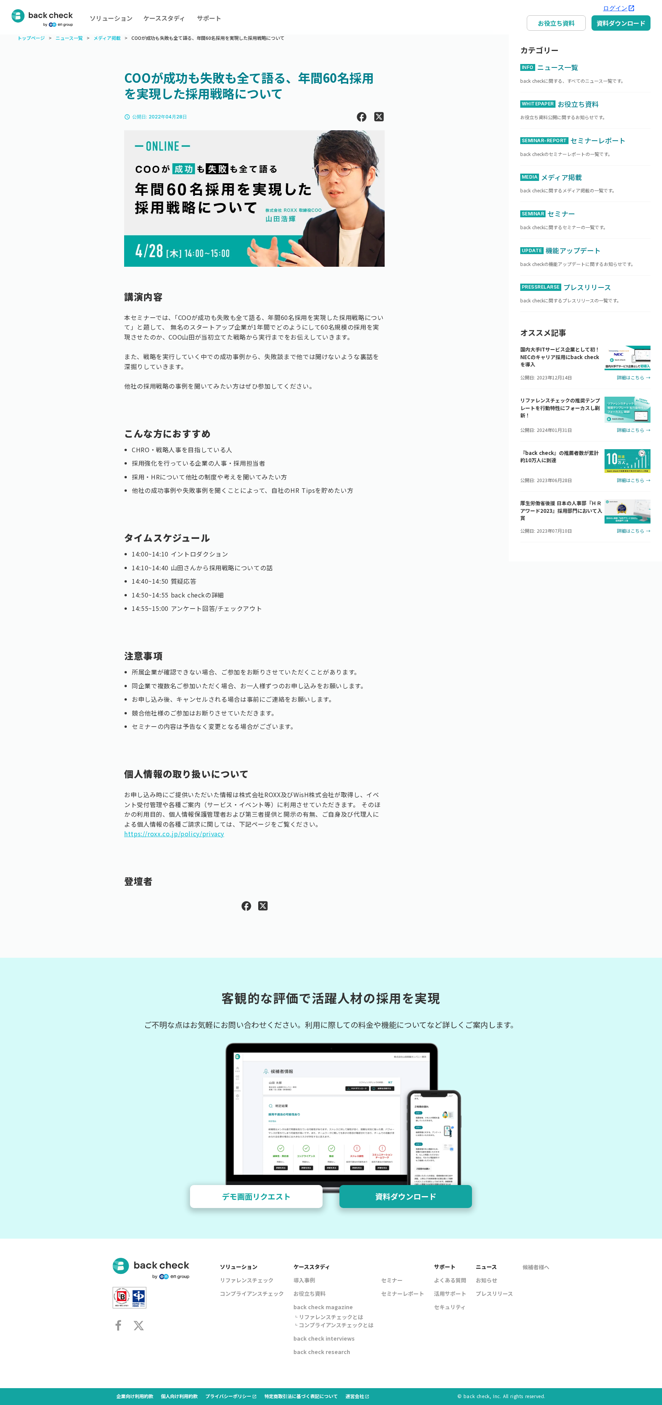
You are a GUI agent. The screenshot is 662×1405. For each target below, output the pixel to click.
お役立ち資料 (556, 23)
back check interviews (324, 1338)
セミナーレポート (402, 1293)
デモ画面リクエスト (256, 1196)
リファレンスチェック (247, 1280)
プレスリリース (494, 1293)
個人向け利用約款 (179, 1396)
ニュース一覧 (69, 38)
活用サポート (450, 1293)
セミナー (392, 1280)
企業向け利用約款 (134, 1396)
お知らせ (486, 1280)
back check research (321, 1352)
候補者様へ (536, 1267)
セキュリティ (450, 1307)
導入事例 (304, 1280)
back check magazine (323, 1307)
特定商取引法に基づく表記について (301, 1396)
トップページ (31, 38)
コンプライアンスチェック (252, 1293)
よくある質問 (450, 1280)
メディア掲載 (107, 38)
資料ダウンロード (621, 23)
